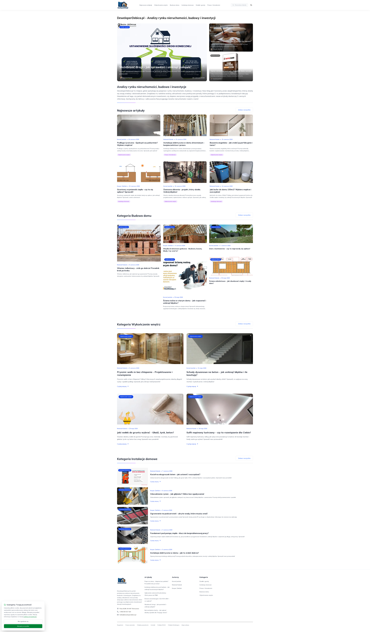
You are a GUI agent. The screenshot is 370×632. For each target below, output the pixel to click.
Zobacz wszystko (244, 110)
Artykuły (148, 577)
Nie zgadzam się (23, 621)
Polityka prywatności (142, 625)
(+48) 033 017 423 (125, 612)
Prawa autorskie (130, 625)
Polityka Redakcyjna (173, 625)
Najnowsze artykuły (146, 5)
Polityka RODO (161, 625)
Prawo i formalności (213, 5)
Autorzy (175, 577)
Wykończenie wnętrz (161, 5)
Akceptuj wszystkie (23, 626)
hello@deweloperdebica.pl (128, 615)
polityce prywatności (30, 617)
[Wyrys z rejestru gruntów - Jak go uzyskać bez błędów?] (231, 37)
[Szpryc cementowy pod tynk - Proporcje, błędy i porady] (231, 67)
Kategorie (204, 577)
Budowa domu (174, 5)
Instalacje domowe (188, 5)
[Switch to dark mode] (251, 5)
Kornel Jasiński (121, 139)
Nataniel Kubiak (168, 139)
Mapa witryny (185, 625)
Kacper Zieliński (122, 186)
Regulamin (120, 625)
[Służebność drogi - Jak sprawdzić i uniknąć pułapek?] (162, 52)
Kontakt (153, 625)
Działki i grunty (200, 5)
